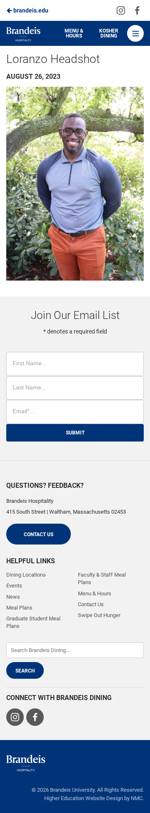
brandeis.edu (30, 10)
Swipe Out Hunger (99, 615)
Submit (75, 433)
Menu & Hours (74, 33)
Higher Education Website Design (83, 798)
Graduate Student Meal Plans (33, 622)
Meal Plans (19, 608)
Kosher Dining (108, 33)
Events (14, 585)
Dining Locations (26, 575)
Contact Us (38, 534)
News (13, 597)
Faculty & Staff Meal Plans (102, 578)
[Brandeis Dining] (25, 763)
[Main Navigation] (135, 33)
